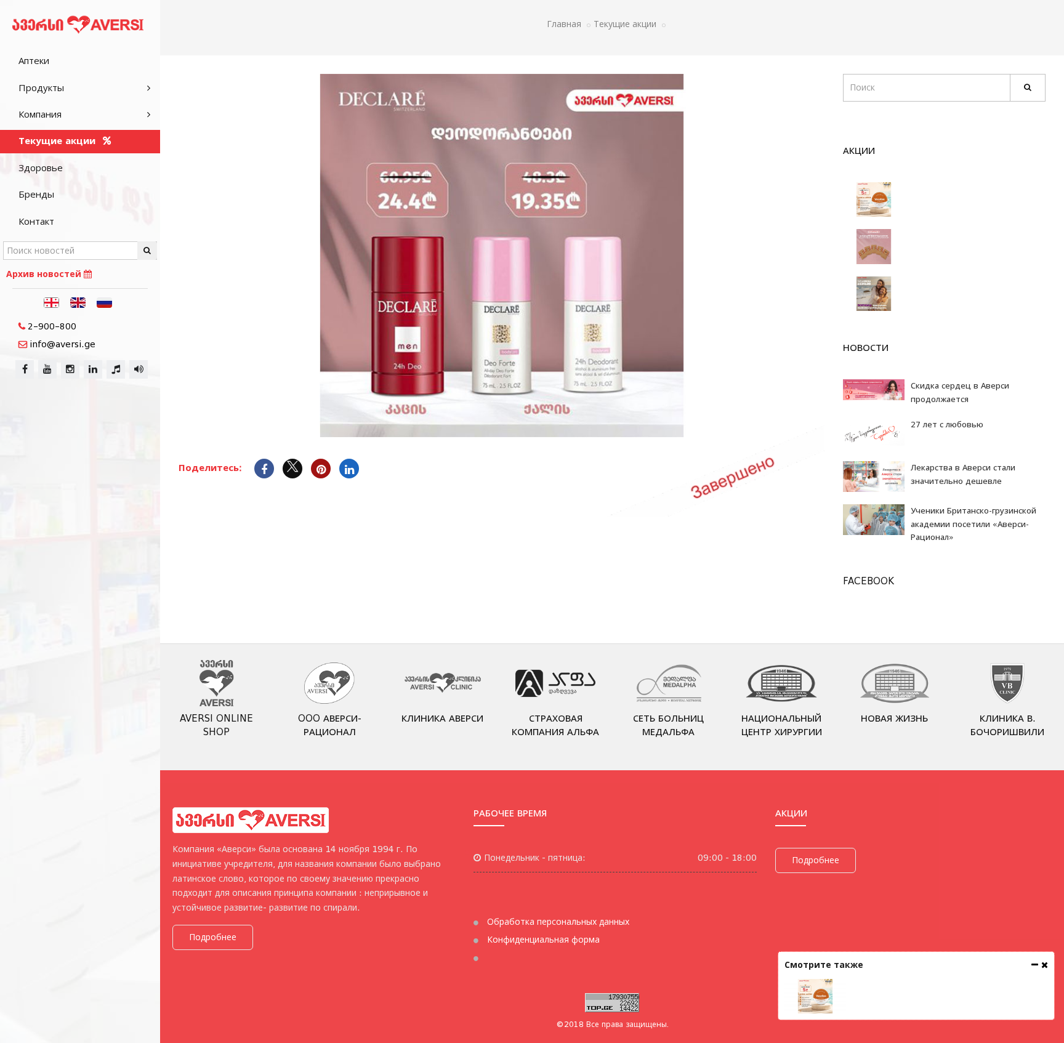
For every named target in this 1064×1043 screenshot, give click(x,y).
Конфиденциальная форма (542, 939)
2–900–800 (52, 326)
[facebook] (24, 369)
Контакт (36, 221)
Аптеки (33, 60)
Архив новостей (45, 274)
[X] (292, 468)
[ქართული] (52, 302)
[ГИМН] (116, 369)
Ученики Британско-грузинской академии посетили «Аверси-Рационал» (973, 524)
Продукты (41, 88)
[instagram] (70, 369)
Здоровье (40, 168)
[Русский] (105, 302)
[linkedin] (93, 369)
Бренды (36, 194)
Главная (564, 24)
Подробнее (212, 937)
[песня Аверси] (138, 369)
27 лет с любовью (947, 424)
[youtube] (47, 369)
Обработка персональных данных (557, 922)
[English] (78, 302)
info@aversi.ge (62, 344)
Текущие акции (58, 141)
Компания (40, 114)
